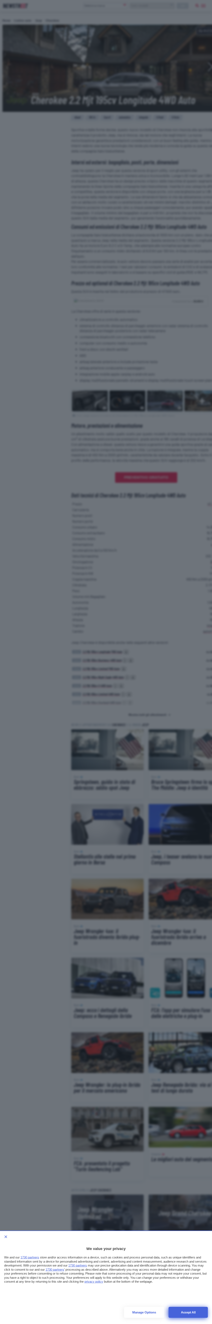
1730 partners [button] (29, 1257)
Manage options (144, 1312)
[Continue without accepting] (5, 1236)
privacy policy (93, 1281)
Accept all (188, 1312)
